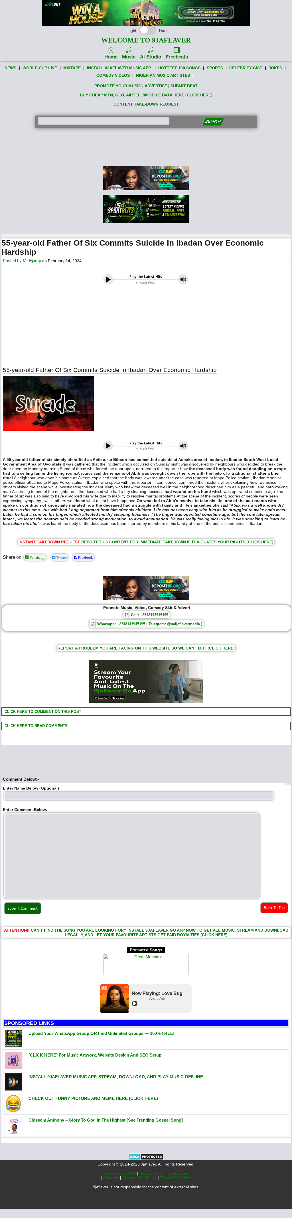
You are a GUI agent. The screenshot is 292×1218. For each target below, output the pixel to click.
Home (110, 57)
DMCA (131, 1173)
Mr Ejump (32, 260)
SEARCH (213, 121)
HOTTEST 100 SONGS (179, 68)
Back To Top (274, 908)
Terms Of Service (175, 1177)
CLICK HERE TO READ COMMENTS (35, 726)
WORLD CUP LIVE (40, 68)
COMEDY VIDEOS (113, 75)
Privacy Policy (152, 1173)
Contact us (177, 1173)
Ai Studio (150, 57)
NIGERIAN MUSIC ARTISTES (163, 75)
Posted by (13, 260)
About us (113, 1173)
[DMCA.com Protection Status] (146, 1158)
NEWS (10, 68)
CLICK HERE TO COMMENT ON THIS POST (42, 711)
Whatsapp (37, 557)
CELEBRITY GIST (245, 68)
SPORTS (215, 68)
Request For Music (140, 1177)
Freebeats (177, 57)
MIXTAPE (72, 68)
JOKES (275, 68)
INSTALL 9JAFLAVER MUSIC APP (119, 68)
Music (128, 57)
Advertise (111, 1177)
